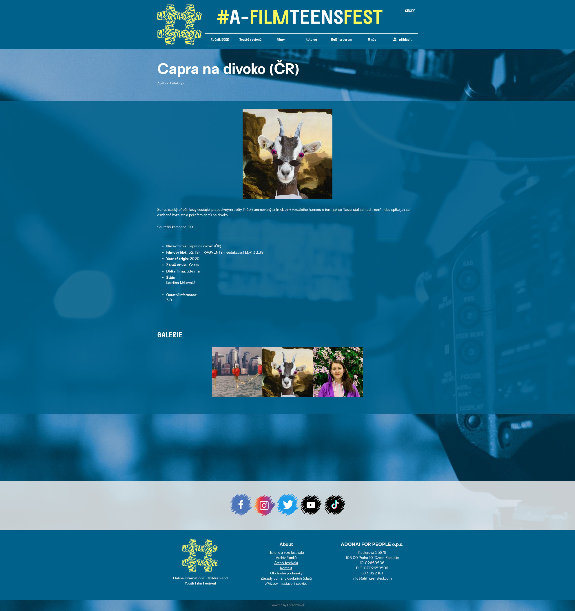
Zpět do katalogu (170, 83)
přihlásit (404, 39)
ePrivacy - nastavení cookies (286, 583)
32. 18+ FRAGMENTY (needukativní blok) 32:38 (226, 252)
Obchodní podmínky (286, 573)
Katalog (311, 39)
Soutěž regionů (250, 39)
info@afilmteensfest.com (372, 578)
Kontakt (286, 568)
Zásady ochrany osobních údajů (286, 578)
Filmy (281, 39)
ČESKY (410, 10)
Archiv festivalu (286, 563)
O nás (372, 39)
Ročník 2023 (220, 39)
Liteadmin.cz (296, 605)
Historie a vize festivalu (286, 553)
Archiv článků (286, 558)
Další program (341, 39)
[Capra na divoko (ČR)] (287, 197)
